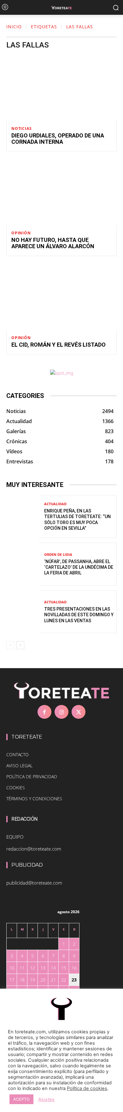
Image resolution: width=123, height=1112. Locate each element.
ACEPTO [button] (21, 1099)
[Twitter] (78, 712)
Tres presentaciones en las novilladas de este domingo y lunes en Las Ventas (79, 614)
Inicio (14, 27)
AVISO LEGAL (19, 765)
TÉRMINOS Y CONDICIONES (34, 799)
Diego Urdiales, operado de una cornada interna (57, 138)
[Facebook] (44, 712)
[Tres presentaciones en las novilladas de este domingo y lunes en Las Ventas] (22, 612)
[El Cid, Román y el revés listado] (61, 297)
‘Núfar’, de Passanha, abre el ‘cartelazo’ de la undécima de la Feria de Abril (78, 567)
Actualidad (55, 504)
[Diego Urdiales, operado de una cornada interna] (61, 87)
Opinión (21, 233)
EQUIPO (14, 837)
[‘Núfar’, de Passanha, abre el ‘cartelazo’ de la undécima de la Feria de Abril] (22, 564)
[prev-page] (10, 645)
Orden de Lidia (58, 554)
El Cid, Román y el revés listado (58, 344)
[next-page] (20, 645)
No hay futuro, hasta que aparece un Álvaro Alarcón (52, 243)
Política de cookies (87, 1088)
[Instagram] (61, 712)
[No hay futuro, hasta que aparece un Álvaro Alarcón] (61, 192)
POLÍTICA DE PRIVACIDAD (31, 777)
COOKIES (15, 788)
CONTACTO (17, 754)
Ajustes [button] (46, 1099)
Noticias (21, 129)
